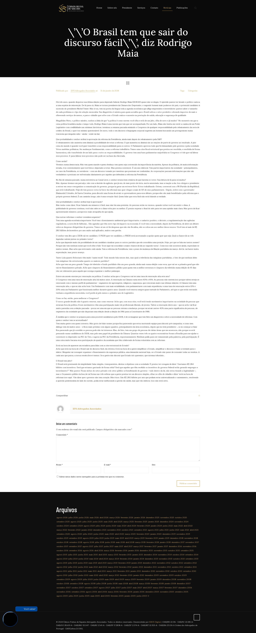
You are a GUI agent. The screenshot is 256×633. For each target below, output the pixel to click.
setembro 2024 (76, 525)
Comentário (62, 434)
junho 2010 (83, 575)
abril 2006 (102, 591)
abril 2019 (129, 538)
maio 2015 (93, 554)
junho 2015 (83, 554)
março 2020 (130, 534)
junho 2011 (82, 571)
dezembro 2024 (167, 521)
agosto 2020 (76, 534)
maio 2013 (92, 562)
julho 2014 (73, 558)
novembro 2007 (64, 587)
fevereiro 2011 (123, 571)
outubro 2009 (180, 575)
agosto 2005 (62, 595)
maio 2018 (120, 542)
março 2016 (109, 550)
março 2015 (113, 554)
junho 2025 (98, 521)
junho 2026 (84, 517)
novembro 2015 (160, 550)
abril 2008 (133, 583)
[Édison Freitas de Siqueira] (71, 8)
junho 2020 (98, 534)
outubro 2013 (179, 558)
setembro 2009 (63, 579)
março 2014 (114, 558)
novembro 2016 (189, 546)
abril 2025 (118, 521)
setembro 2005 (181, 591)
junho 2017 (109, 546)
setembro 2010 (189, 571)
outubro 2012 (177, 562)
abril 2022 (188, 525)
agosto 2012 (62, 567)
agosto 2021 (153, 529)
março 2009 (130, 579)
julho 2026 (73, 517)
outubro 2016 (62, 550)
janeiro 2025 (153, 521)
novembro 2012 (163, 562)
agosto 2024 (89, 525)
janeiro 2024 (156, 525)
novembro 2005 (167, 591)
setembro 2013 (191, 558)
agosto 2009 (76, 579)
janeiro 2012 (137, 567)
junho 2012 (83, 567)
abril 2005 (105, 595)
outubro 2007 (77, 587)
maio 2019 (119, 538)
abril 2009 (119, 579)
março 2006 (113, 591)
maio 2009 (109, 579)
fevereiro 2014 (126, 558)
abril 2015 (103, 554)
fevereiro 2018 (152, 542)
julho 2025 (87, 521)
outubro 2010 (176, 571)
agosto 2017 (88, 546)
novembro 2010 (163, 571)
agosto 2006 (91, 591)
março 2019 (139, 538)
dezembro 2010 (148, 571)
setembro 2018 (75, 542)
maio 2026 (94, 517)
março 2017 (138, 546)
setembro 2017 (75, 546)
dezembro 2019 (169, 534)
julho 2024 (100, 525)
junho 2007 (126, 587)
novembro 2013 (165, 558)
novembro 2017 (192, 542)
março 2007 (158, 587)
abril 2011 (101, 571)
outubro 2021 (127, 529)
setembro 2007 (91, 587)
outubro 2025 (181, 517)
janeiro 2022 (86, 529)
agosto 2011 (62, 571)
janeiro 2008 (170, 583)
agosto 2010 (62, 575)
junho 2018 (110, 542)
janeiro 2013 (136, 562)
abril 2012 (103, 567)
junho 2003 (142, 595)
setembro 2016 (75, 550)
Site (153, 464)
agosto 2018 (88, 542)
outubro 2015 (174, 550)
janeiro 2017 (162, 546)
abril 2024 (131, 525)
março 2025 (128, 521)
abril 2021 (194, 529)
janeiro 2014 (138, 558)
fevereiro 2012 (125, 567)
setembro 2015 (187, 550)
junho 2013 (83, 562)
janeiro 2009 (156, 579)
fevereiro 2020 (143, 534)
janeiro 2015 (137, 554)
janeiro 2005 (130, 595)
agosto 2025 (76, 521)
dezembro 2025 (152, 517)
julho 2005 (73, 595)
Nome (59, 464)
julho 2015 (72, 554)
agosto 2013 (62, 562)
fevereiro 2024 (143, 525)
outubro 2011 (177, 567)
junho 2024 (111, 525)
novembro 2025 (167, 517)
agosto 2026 (62, 517)
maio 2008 (123, 583)
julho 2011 (72, 571)
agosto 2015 (62, 554)
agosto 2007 (104, 587)
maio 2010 (93, 575)
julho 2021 (164, 529)
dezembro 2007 (184, 583)
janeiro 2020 (156, 534)
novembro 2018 (191, 538)
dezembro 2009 (152, 575)
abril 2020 (119, 534)
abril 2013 (102, 562)
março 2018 (140, 542)
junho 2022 (168, 525)
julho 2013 (72, 562)
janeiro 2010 (138, 575)
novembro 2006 (64, 591)
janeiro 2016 (133, 550)
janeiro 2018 (165, 542)
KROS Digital (155, 622)
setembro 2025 (63, 521)
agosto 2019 (88, 538)
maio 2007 (137, 587)
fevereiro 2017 (150, 546)
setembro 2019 (75, 538)
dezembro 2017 (178, 542)
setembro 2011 (190, 567)
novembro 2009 (166, 575)
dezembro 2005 (152, 591)
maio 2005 (95, 595)
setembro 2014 (191, 554)
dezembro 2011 (150, 567)
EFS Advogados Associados (83, 90)
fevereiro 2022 (74, 529)
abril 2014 (103, 558)
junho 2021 (174, 529)
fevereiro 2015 (125, 554)
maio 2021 (184, 529)
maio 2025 (108, 521)
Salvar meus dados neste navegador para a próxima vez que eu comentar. (91, 476)
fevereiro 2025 (141, 521)
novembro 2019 (183, 534)
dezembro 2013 (151, 558)
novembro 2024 (181, 521)
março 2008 (144, 583)
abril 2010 (103, 575)
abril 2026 (104, 517)
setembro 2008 (76, 583)
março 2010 (114, 575)
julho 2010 (73, 575)
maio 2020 (109, 534)
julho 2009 (88, 579)
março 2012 (113, 567)
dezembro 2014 (150, 554)
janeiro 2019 (164, 538)
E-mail (107, 464)
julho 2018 (99, 542)
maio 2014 (93, 558)
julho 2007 (116, 587)
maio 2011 (92, 571)
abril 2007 (147, 587)
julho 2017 (98, 546)
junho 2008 (112, 583)
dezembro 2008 (169, 579)
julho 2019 (99, 538)
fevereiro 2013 (124, 562)
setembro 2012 (190, 562)
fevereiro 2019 (151, 538)
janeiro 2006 (139, 591)
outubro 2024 (63, 525)
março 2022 (62, 529)
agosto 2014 (62, 558)
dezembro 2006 (185, 587)
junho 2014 (83, 558)
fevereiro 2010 (126, 575)
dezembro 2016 (175, 546)
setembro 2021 (140, 529)
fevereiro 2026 (127, 517)
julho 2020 (88, 534)
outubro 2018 (62, 542)
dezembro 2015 (146, 550)
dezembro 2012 (149, 562)
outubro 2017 (62, 546)
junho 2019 (109, 538)
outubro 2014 (178, 554)
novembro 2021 (114, 529)
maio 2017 (118, 546)
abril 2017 (128, 546)
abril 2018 (130, 542)
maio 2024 (121, 525)
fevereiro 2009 (143, 579)
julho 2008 (101, 583)
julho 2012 (72, 567)
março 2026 (114, 517)
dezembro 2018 (176, 538)
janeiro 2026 (139, 517)
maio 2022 (178, 525)
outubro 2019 (62, 538)
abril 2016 (98, 550)
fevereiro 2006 (125, 591)
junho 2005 (84, 595)
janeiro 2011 (135, 571)
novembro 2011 (164, 567)
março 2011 (112, 571)
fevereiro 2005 (117, 595)
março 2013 (112, 562)
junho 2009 (98, 579)
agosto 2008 (90, 583)
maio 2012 (93, 567)
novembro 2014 (165, 554)
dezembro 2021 (99, 529)
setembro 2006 (78, 591)
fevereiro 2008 (157, 583)
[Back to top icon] (197, 617)
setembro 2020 (63, 534)
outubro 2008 (63, 583)
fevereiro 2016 (121, 550)
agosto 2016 (88, 550)
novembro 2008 (184, 579)
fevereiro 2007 (171, 587)
